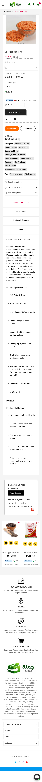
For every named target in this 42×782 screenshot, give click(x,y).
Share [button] (9, 136)
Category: (9, 144)
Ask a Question (16, 493)
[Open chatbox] (37, 777)
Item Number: (11, 139)
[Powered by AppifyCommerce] (32, 509)
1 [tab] (18, 44)
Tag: (7, 174)
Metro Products (27, 158)
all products (24, 147)
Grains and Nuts (11, 151)
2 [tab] (20, 44)
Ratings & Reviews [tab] (21, 220)
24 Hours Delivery (22, 144)
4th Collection (11, 147)
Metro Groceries (11, 158)
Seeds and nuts (16, 174)
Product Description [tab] (21, 202)
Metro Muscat (23, 756)
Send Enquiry (11, 128)
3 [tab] (22, 44)
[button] (38, 4)
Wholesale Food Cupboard (15, 169)
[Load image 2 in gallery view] (21, 29)
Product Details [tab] (21, 211)
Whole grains (30, 174)
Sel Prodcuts (20, 162)
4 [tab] (23, 44)
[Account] (33, 4)
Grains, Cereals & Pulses (15, 155)
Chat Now (28, 128)
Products (8, 162)
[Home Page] (15, 4)
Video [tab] (21, 229)
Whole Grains (10, 166)
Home (8, 12)
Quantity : (9, 105)
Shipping (8, 59)
